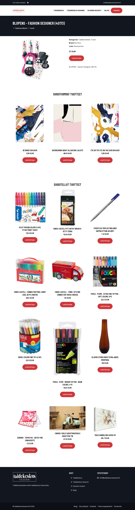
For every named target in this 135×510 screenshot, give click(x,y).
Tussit (32, 28)
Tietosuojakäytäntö (105, 506)
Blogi (106, 10)
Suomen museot (94, 10)
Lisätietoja (76, 58)
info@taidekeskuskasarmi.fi (112, 3)
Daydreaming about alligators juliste (67, 150)
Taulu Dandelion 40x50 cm (105, 435)
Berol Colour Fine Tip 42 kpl (30, 357)
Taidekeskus (59, 10)
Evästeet (93, 506)
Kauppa (116, 10)
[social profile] (27, 3)
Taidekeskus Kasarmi (75, 10)
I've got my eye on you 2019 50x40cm (105, 150)
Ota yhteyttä (83, 506)
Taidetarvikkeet (21, 28)
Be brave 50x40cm (30, 150)
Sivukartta (118, 506)
